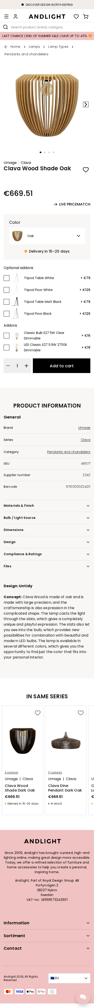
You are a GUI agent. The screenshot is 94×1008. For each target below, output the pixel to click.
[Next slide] (86, 104)
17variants (55, 772)
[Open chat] (83, 997)
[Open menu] (6, 16)
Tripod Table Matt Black (42, 301)
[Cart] (85, 16)
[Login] (15, 16)
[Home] (47, 16)
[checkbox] (6, 278)
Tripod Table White (39, 278)
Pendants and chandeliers (68, 452)
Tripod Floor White (38, 290)
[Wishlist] (76, 16)
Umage (10, 162)
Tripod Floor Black (38, 313)
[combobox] (47, 27)
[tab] (40, 152)
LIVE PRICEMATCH (74, 204)
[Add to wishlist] (85, 169)
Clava (26, 162)
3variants (11, 772)
